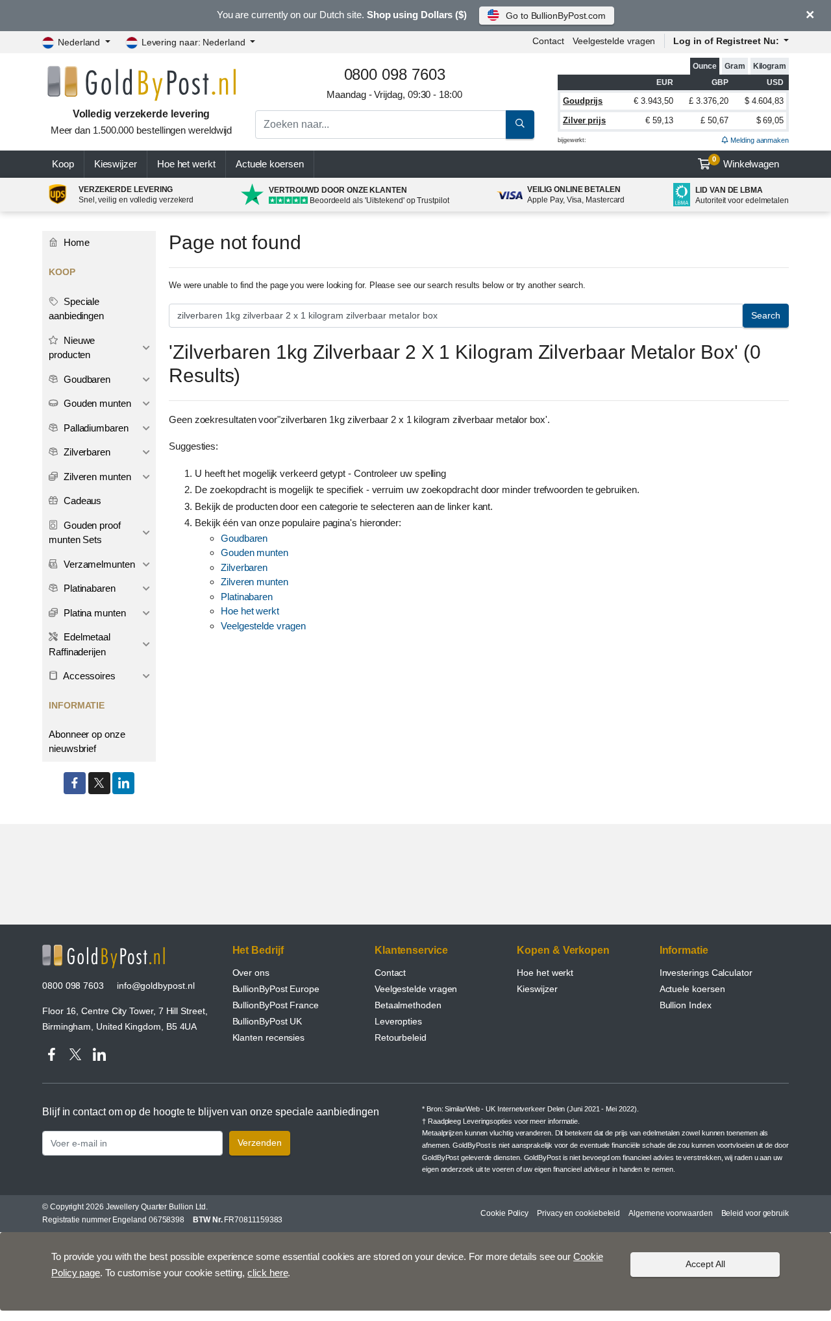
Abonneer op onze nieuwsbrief (87, 742)
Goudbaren (244, 538)
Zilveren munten (254, 581)
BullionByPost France (275, 1005)
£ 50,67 (714, 120)
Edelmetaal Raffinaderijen (79, 644)
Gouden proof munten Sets (85, 533)
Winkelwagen (745, 162)
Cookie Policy (504, 1213)
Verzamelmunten (98, 564)
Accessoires (88, 675)
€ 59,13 (659, 120)
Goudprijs (582, 101)
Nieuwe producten (72, 348)
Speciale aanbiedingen (76, 309)
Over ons (250, 972)
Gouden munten (254, 552)
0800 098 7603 (73, 985)
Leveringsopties (487, 1121)
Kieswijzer (115, 163)
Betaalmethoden (408, 1005)
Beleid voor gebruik (755, 1213)
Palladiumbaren (95, 427)
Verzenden (260, 1142)
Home (75, 242)
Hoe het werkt (186, 163)
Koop (63, 163)
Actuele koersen (692, 989)
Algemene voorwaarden (670, 1213)
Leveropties (398, 1021)
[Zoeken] (520, 124)
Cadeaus (81, 500)
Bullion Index (686, 1005)
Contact (548, 41)
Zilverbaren (244, 567)
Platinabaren (247, 596)
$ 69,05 (770, 120)
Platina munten (93, 612)
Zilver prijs (584, 120)
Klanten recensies (268, 1037)
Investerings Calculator (706, 972)
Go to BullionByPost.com (556, 15)
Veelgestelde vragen (614, 41)
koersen (270, 163)
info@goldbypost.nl (156, 985)
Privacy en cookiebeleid (578, 1213)
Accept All (705, 1264)
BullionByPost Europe (275, 989)
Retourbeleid (401, 1037)
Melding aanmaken (758, 140)
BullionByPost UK (267, 1021)
